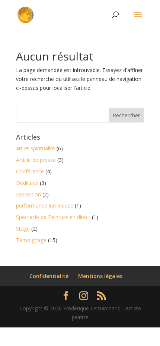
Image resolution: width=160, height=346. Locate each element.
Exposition (28, 194)
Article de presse (36, 159)
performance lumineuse (44, 205)
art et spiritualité (35, 148)
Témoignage (31, 240)
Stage (23, 228)
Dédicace (27, 182)
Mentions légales (100, 276)
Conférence (30, 171)
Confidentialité (48, 276)
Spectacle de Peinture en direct (53, 217)
